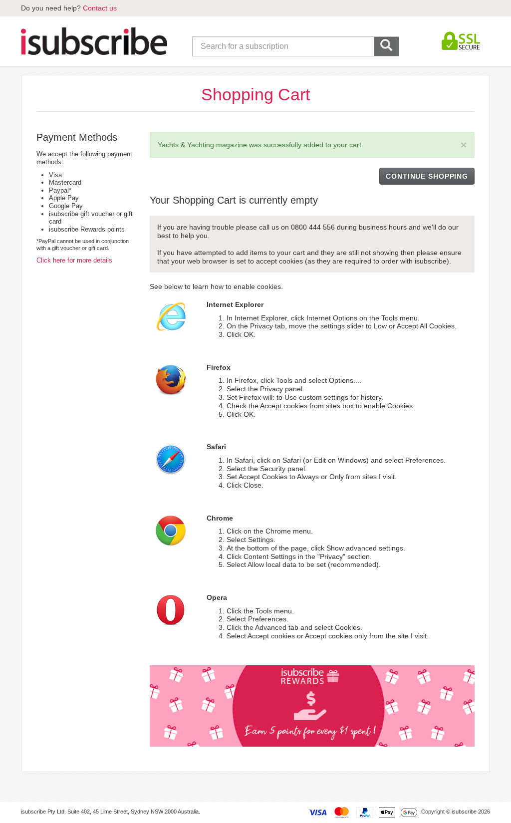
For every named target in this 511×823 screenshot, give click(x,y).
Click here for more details (74, 260)
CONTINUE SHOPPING (427, 176)
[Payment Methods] (362, 812)
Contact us (100, 8)
